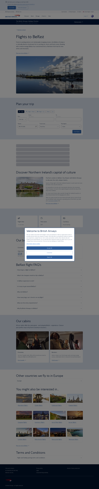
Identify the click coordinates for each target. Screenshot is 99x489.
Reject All (49, 257)
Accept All (49, 248)
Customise (49, 252)
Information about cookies (33, 244)
